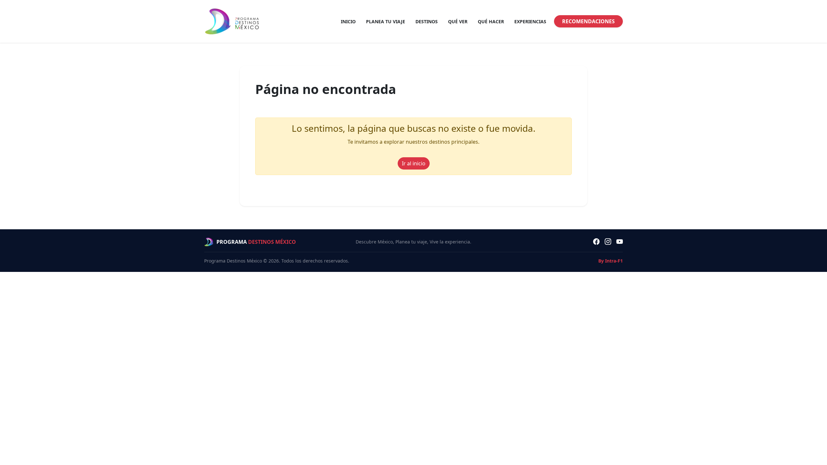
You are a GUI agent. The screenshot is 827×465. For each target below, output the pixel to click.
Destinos (426, 21)
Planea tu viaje (385, 21)
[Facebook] (596, 242)
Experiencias (530, 21)
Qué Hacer (491, 21)
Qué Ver (457, 21)
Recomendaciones (588, 21)
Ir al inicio (413, 163)
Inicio (348, 21)
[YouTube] (619, 242)
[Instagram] (608, 242)
